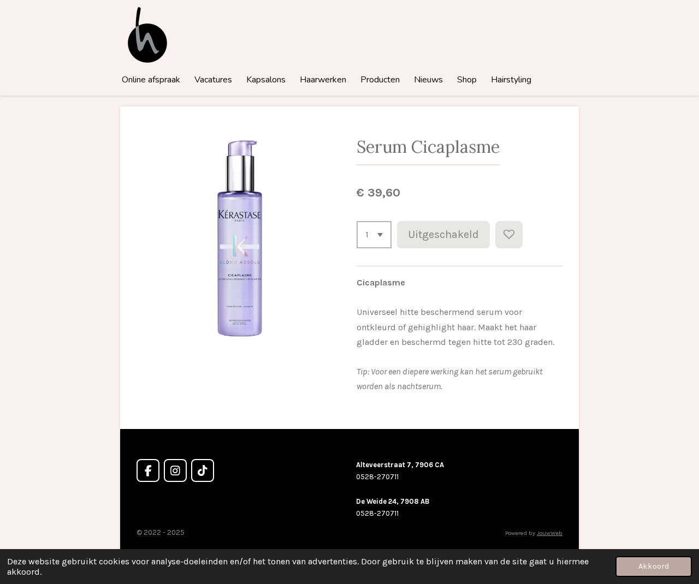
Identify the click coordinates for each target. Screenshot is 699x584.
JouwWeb (549, 533)
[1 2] (374, 234)
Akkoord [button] (653, 566)
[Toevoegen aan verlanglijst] (509, 234)
